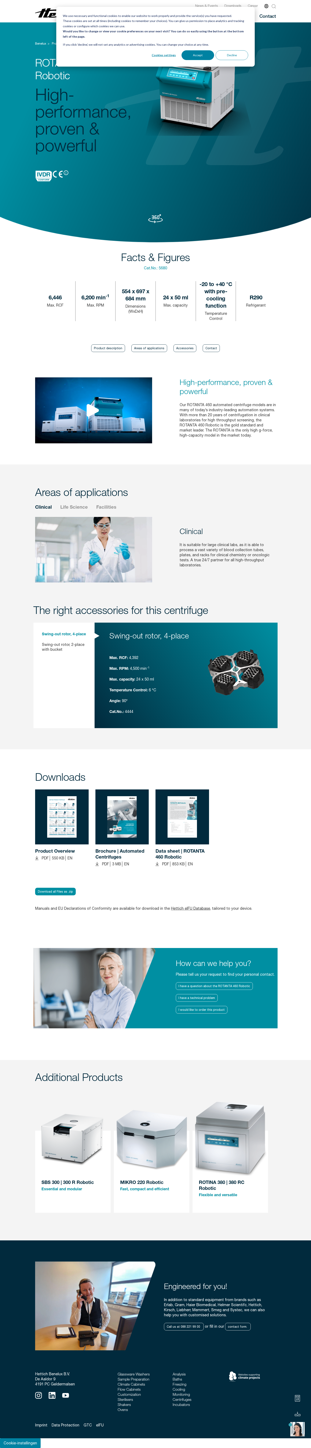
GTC (88, 1425)
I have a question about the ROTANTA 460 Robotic (214, 986)
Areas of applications (149, 348)
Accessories (185, 348)
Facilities (106, 507)
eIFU (100, 1425)
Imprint (41, 1425)
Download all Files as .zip (55, 891)
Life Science (74, 507)
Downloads (232, 6)
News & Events (206, 6)
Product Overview (55, 851)
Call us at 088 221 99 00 (184, 1326)
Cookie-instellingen (20, 1443)
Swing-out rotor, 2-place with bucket (63, 647)
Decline (232, 55)
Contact (267, 16)
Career (253, 6)
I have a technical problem (197, 998)
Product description (108, 348)
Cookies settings (164, 55)
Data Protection (65, 1425)
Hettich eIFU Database (190, 908)
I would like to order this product (202, 1009)
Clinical (43, 507)
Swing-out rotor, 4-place (64, 634)
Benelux (40, 43)
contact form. (238, 1326)
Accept (198, 55)
